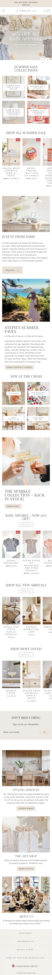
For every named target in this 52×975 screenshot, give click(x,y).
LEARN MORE (26, 808)
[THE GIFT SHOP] (26, 834)
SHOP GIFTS (26, 869)
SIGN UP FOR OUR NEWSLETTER (25, 958)
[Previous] (42, 60)
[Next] (47, 60)
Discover (25, 933)
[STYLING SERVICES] (26, 768)
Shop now (12, 270)
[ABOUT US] (26, 895)
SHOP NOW (13, 506)
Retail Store (25, 950)
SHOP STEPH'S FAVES (19, 367)
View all (26, 524)
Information (25, 941)
